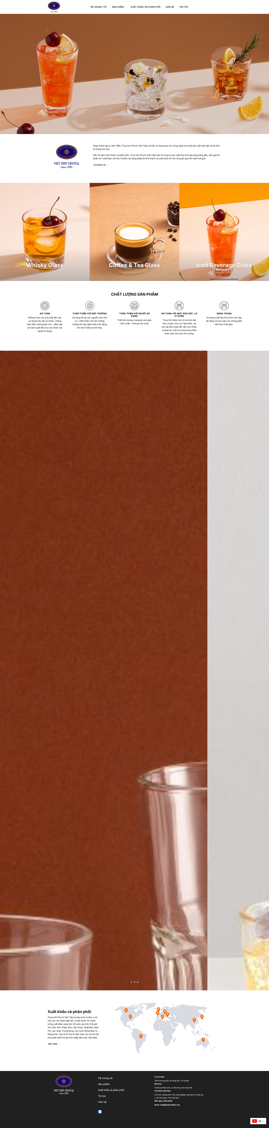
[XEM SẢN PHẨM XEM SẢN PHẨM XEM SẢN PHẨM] (134, 670)
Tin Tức (183, 7)
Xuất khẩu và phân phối (146, 7)
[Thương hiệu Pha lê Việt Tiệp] (67, 7)
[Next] (260, 670)
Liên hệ (170, 7)
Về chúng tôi (99, 7)
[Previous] (8, 670)
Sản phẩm (118, 7)
